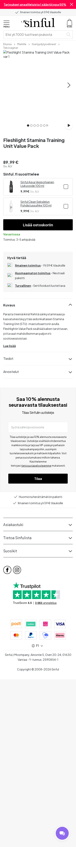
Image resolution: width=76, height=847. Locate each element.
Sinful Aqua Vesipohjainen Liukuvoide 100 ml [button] (37, 183)
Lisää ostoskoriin (38, 224)
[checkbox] (66, 186)
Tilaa (38, 478)
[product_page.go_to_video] (69, 125)
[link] (7, 44)
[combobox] (34, 35)
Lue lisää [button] (9, 346)
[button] (71, 4)
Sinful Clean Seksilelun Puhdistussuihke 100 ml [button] (35, 203)
